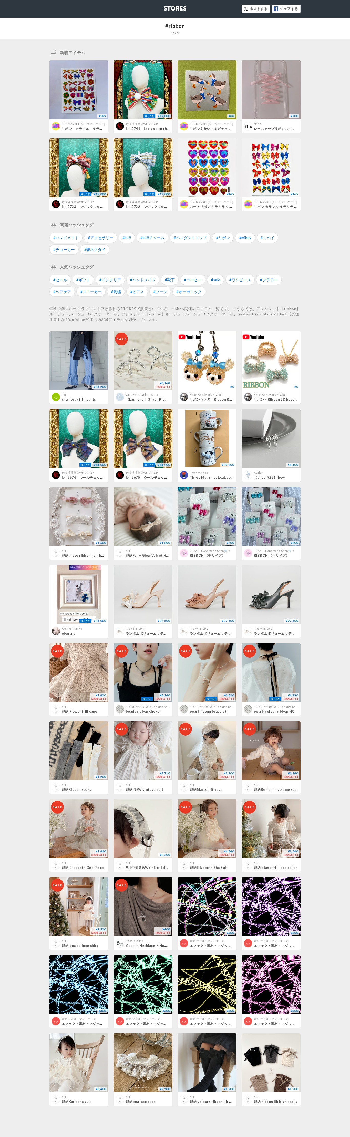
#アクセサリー (100, 237)
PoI (64, 394)
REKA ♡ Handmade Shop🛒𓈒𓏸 (210, 550)
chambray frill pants (79, 399)
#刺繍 (116, 291)
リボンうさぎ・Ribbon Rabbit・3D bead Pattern (230, 399)
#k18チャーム (152, 237)
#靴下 (170, 279)
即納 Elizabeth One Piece (83, 867)
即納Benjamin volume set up (278, 789)
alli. (64, 550)
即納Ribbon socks (76, 789)
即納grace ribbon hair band (84, 555)
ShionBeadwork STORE (206, 394)
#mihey (245, 237)
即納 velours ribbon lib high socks (218, 1102)
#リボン (223, 237)
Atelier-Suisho (72, 628)
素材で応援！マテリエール (207, 940)
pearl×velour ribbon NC (274, 711)
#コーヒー (193, 279)
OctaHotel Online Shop (142, 394)
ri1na (257, 124)
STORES (166, 7)
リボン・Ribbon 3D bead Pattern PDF (285, 399)
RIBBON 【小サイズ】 (271, 555)
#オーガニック (189, 291)
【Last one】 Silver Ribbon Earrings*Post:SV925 (167, 399)
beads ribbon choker (143, 711)
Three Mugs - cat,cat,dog (211, 477)
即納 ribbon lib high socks (275, 1102)
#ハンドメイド (66, 237)
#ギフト (83, 279)
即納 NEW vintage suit (144, 789)
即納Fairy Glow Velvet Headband (153, 555)
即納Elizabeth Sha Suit (209, 867)
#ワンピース (240, 279)
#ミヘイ (267, 237)
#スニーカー (91, 291)
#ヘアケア (62, 291)
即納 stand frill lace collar (275, 867)
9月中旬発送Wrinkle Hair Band (151, 867)
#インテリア (110, 279)
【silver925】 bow (269, 477)
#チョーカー (64, 249)
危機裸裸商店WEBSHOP (142, 124)
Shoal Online (135, 940)
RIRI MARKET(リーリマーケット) (83, 124)
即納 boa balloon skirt (80, 945)
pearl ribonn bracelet (208, 711)
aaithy (258, 472)
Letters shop (199, 472)
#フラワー (269, 279)
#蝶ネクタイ (95, 249)
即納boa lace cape (141, 1102)
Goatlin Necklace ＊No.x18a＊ (151, 945)
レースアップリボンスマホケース (279, 129)
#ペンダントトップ (190, 237)
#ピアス (137, 291)
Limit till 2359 (135, 628)
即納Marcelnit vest (206, 789)
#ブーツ (160, 291)
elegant (68, 633)
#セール (60, 279)
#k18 (126, 237)
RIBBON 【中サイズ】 (207, 555)
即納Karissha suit (76, 1102)
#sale (215, 279)
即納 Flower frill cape (79, 711)
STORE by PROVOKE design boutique (151, 706)
